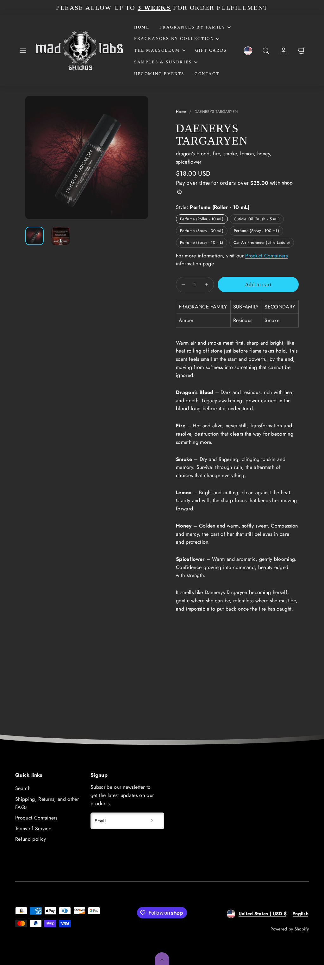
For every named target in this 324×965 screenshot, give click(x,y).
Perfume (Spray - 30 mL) (201, 231)
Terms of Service (33, 828)
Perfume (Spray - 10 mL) (201, 242)
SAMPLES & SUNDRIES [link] (163, 62)
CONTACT (207, 73)
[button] (22, 50)
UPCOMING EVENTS (159, 73)
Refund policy (30, 839)
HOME (141, 27)
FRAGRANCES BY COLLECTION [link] (174, 38)
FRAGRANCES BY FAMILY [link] (192, 27)
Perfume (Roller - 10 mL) (202, 219)
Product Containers (266, 255)
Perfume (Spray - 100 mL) (256, 231)
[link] (248, 50)
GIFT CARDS (211, 50)
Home (181, 111)
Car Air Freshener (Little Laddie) (262, 242)
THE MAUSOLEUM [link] (157, 50)
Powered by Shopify (290, 929)
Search (22, 788)
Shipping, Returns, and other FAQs (47, 803)
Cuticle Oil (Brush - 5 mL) (257, 219)
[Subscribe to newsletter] (152, 821)
